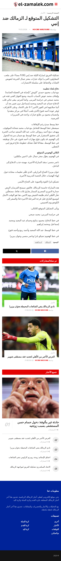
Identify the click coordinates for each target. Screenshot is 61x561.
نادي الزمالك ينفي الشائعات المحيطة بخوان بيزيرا (32, 306)
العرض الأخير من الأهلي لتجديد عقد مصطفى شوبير (31, 356)
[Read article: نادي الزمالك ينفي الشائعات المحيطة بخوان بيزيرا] (30, 286)
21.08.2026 (28, 310)
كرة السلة (25, 521)
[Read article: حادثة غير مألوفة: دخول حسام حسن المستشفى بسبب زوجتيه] (30, 398)
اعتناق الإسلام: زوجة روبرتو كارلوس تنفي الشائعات (29, 457)
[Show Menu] (56, 4)
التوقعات (55, 529)
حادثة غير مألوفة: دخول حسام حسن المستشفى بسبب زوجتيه (38, 424)
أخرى (56, 521)
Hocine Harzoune (41, 29)
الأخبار (43, 13)
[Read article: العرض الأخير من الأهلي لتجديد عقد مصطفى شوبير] (30, 337)
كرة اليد (26, 529)
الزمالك (48, 242)
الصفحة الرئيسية (53, 13)
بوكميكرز (55, 533)
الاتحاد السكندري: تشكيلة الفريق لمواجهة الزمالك (30, 467)
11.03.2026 (23, 29)
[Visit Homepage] (28, 4)
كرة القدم (38, 242)
